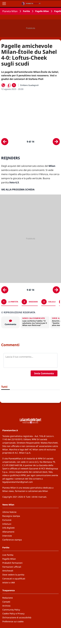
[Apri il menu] (4, 3)
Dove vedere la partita (13, 574)
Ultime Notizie (9, 512)
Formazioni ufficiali (11, 566)
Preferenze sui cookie (13, 621)
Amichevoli (7, 570)
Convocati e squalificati (13, 578)
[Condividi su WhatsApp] (3, 85)
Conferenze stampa (12, 539)
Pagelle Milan (42, 11)
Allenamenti (8, 531)
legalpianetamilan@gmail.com (17, 482)
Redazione (7, 597)
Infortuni (6, 523)
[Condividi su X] (14, 85)
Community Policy (11, 609)
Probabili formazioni (12, 562)
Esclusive (6, 520)
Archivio (6, 605)
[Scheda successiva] (56, 141)
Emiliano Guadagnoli (29, 85)
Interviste (7, 535)
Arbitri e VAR (8, 582)
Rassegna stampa (11, 516)
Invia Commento (44, 373)
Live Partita (7, 554)
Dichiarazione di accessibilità (16, 617)
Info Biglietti (8, 527)
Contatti (6, 601)
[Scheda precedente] (4, 141)
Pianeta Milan (10, 11)
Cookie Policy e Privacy (13, 613)
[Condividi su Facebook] (9, 85)
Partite (26, 11)
